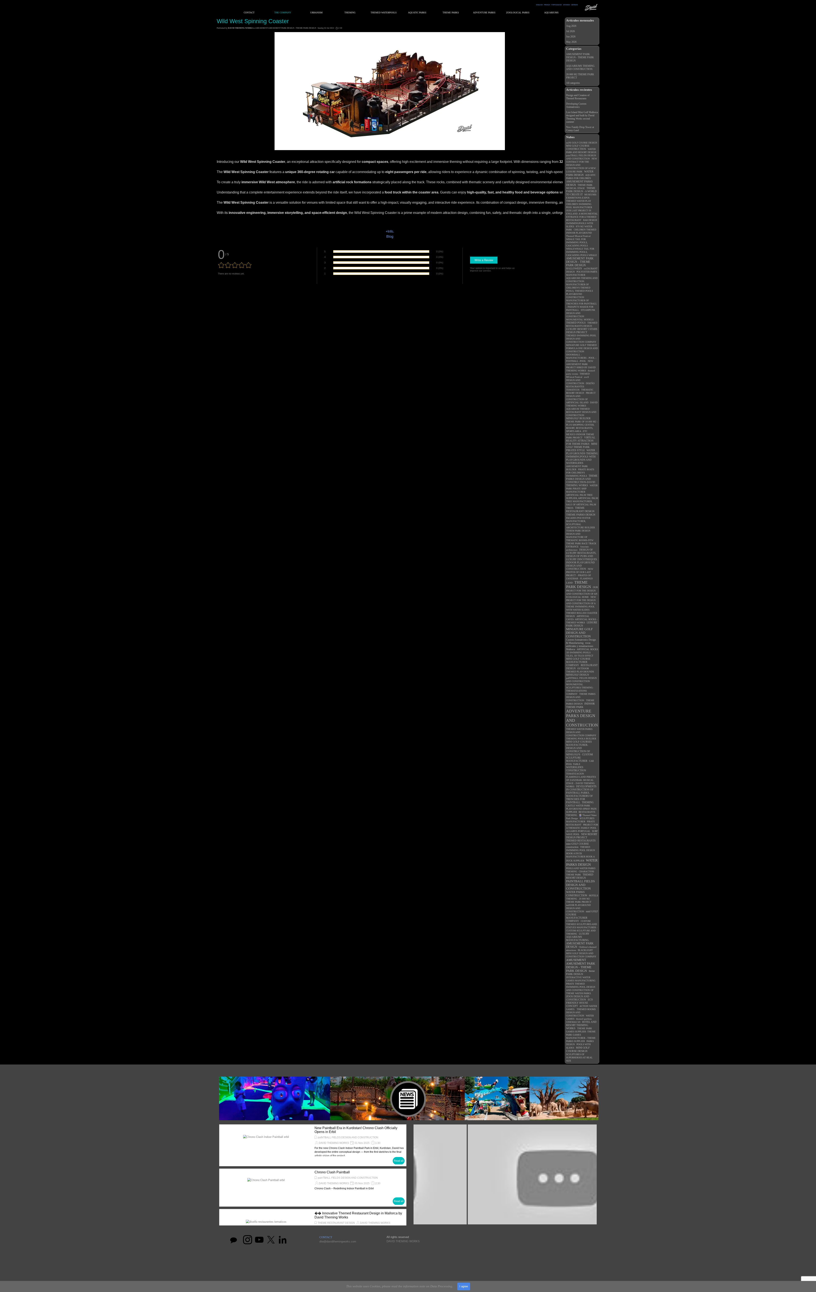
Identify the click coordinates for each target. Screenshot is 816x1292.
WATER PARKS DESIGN (582, 862)
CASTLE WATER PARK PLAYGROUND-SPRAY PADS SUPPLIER (581, 808)
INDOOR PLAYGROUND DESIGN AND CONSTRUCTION (580, 565)
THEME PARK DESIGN (578, 584)
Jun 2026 (570, 36)
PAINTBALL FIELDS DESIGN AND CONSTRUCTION (580, 885)
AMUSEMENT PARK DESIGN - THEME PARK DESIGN (580, 57)
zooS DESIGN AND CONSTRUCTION (577, 380)
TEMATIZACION (575, 773)
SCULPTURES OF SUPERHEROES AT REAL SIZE (579, 1057)
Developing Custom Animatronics (576, 105)
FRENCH (547, 5)
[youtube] (259, 1239)
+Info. (390, 231)
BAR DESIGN (590, 220)
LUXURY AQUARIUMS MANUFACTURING (577, 936)
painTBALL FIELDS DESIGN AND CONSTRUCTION (348, 1177)
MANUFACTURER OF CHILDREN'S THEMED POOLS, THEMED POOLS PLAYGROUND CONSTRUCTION (579, 290)
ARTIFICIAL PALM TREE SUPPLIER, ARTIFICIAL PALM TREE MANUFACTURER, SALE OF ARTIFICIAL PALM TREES (582, 501)
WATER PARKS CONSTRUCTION (576, 893)
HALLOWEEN (574, 268)
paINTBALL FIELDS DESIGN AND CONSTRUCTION (348, 1137)
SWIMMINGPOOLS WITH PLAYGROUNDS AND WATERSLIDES (581, 459)
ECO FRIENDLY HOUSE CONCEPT (579, 1002)
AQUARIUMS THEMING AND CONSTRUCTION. (580, 67)
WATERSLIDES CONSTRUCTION (576, 769)
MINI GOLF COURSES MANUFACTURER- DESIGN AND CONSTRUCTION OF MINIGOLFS (579, 748)
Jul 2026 (570, 31)
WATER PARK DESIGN (580, 173)
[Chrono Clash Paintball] (266, 1187)
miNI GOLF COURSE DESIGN (581, 142)
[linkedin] (282, 1239)
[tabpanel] (557, 4)
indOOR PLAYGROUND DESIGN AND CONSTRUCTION (578, 908)
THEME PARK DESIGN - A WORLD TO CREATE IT (581, 191)
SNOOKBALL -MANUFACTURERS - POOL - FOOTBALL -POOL (581, 357)
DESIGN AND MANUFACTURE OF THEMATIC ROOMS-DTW (579, 537)
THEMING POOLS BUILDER (581, 738)
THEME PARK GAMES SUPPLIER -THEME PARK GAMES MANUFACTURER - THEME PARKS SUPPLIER (581, 1034)
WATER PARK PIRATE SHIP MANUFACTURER (582, 488)
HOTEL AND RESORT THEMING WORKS (581, 1025)
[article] (313, 1145)
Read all (399, 1160)
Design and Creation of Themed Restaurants (577, 97)
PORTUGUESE (556, 5)
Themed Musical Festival (578, 236)
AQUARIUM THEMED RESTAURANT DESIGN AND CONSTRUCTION (581, 412)
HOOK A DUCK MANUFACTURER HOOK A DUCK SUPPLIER (580, 857)
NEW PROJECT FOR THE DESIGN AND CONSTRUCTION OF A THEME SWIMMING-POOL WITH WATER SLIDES (581, 603)
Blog (389, 236)
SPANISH (566, 5)
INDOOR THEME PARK (580, 705)
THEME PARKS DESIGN (580, 514)
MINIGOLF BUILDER (578, 418)
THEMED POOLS (576, 322)
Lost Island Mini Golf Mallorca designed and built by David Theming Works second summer (582, 117)
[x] (271, 1239)
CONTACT (249, 12)
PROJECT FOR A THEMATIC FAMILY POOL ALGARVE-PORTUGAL (582, 827)
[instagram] (247, 1239)
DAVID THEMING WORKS (334, 1142)
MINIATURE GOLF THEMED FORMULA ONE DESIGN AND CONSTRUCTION (582, 348)
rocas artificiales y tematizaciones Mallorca (579, 646)
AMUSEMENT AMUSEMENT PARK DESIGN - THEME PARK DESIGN (580, 965)
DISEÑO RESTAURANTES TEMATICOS (580, 386)
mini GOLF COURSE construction (577, 845)
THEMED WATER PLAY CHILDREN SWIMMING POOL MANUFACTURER (579, 204)
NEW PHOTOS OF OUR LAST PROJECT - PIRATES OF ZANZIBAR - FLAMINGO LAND (579, 576)
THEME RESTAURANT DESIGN (580, 509)
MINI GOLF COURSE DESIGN (578, 1049)
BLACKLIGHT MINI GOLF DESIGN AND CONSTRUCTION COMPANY (581, 953)
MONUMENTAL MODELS (580, 319)
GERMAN (574, 5)
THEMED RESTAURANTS (581, 840)
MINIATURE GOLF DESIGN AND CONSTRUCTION (579, 632)
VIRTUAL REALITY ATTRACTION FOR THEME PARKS (580, 440)
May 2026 (571, 41)
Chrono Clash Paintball (332, 1172)
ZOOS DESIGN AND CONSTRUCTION (577, 998)
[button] (505, 1176)
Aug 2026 (571, 25)
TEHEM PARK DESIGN (578, 530)
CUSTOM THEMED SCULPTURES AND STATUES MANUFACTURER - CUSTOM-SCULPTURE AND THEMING (581, 927)
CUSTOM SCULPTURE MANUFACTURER (579, 757)
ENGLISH (539, 5)
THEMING (588, 802)
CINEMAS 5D (573, 1022)
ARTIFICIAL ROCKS (587, 649)
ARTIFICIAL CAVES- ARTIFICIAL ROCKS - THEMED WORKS (582, 619)
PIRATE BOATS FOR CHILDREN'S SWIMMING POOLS (580, 472)
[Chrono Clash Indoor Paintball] (266, 1145)
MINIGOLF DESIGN (577, 674)
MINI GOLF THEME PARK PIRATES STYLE (581, 447)
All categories (573, 82)
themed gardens (584, 1019)
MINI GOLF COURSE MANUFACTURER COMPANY (578, 662)
